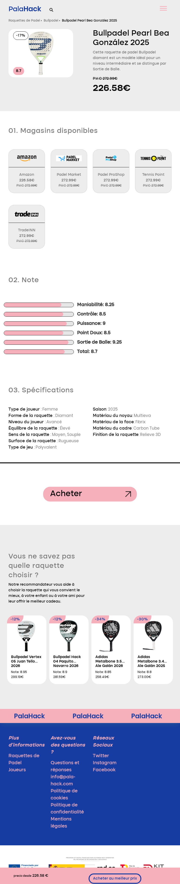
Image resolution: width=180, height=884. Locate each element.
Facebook (104, 770)
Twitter (101, 756)
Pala (24, 9)
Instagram (104, 763)
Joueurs (17, 770)
